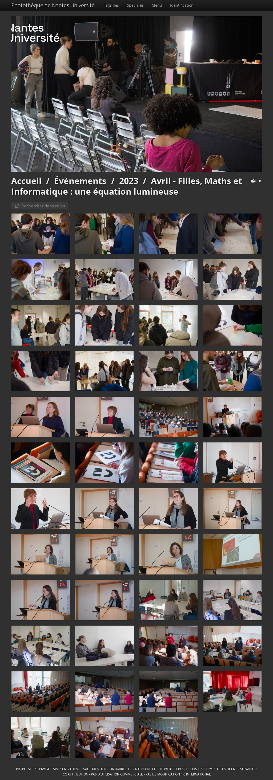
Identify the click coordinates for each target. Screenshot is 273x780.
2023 (128, 180)
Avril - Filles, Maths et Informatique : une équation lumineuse (126, 186)
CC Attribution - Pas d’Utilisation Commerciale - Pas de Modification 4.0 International (137, 774)
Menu (157, 5)
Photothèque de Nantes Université (53, 5)
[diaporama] (260, 181)
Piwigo (44, 769)
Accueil (26, 180)
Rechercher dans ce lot (43, 205)
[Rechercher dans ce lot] (252, 181)
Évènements (80, 180)
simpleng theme (67, 769)
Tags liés (111, 5)
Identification (182, 5)
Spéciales (135, 5)
